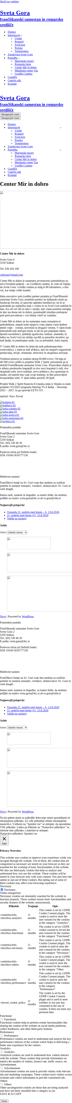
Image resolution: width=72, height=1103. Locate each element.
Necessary (10, 889)
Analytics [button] (5, 1048)
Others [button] (3, 1080)
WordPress (28, 616)
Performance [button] (7, 1032)
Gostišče (12, 77)
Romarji (19, 41)
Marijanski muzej (24, 61)
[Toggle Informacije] (60, 127)
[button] (21, 35)
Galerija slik (14, 80)
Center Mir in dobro (26, 67)
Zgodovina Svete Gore (20, 54)
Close (4, 1101)
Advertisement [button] (8, 1064)
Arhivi (3, 532)
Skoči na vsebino (9, 1)
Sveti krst (20, 44)
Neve (3, 616)
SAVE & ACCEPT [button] (10, 1093)
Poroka (19, 47)
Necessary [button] (5, 886)
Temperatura (21, 51)
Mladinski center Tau (26, 70)
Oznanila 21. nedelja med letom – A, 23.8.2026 (33, 512)
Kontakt (12, 83)
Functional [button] (6, 1015)
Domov (12, 31)
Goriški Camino (23, 73)
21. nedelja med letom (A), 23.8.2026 (27, 515)
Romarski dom (23, 64)
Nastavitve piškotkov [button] (11, 833)
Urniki (18, 38)
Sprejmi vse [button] (30, 833)
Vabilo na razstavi (17, 518)
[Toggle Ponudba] (60, 149)
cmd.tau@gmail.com (11, 274)
